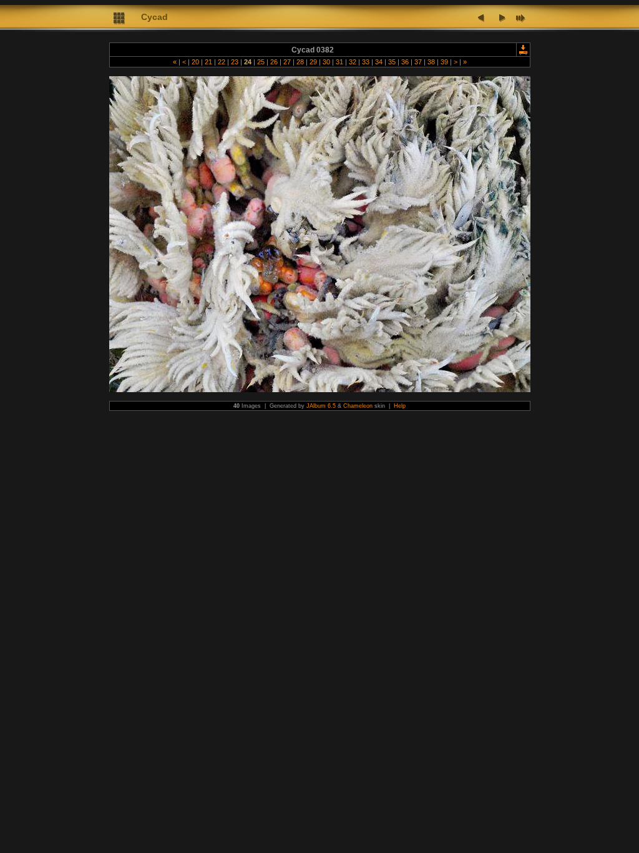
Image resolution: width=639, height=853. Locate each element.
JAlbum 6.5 (321, 406)
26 (274, 62)
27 (287, 62)
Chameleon (358, 406)
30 (326, 62)
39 (444, 62)
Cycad (154, 17)
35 (392, 62)
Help (400, 406)
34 (378, 62)
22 (221, 62)
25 (260, 62)
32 (352, 62)
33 (365, 62)
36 (405, 62)
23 (234, 62)
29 (313, 62)
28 (300, 62)
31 (339, 62)
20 (195, 62)
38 (431, 62)
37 (418, 62)
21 (208, 62)
